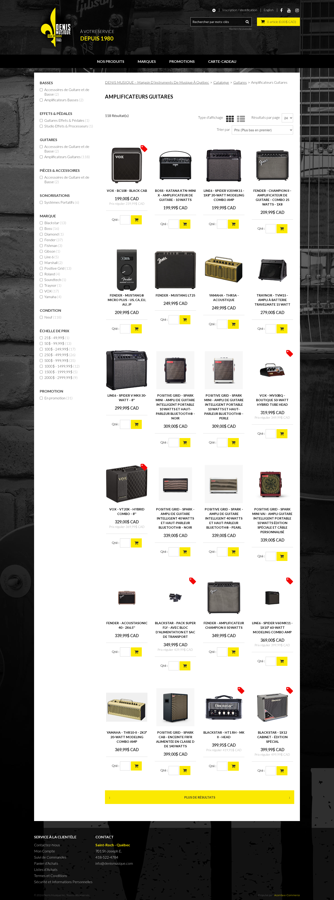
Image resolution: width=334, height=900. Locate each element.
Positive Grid (57, 268)
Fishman (53, 245)
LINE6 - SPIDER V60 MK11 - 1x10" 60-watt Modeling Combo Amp (272, 627)
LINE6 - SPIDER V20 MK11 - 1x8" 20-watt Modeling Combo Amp (223, 195)
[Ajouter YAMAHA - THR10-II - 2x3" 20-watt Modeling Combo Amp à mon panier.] (136, 766)
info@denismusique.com (114, 863)
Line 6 (51, 257)
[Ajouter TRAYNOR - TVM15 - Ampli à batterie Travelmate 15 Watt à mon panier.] (282, 328)
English (269, 10)
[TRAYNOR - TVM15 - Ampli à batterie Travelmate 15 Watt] (272, 270)
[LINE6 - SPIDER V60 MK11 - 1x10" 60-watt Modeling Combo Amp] (272, 598)
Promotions (182, 61)
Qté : (115, 219)
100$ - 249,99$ (59, 349)
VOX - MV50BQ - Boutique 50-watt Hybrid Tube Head (272, 399)
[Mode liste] (240, 119)
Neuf (52, 317)
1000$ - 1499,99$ (62, 366)
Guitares (240, 82)
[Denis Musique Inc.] (55, 27)
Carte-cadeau (222, 61)
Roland (52, 274)
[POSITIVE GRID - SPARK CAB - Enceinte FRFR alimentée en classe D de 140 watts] (175, 707)
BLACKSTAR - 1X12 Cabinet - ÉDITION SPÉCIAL (272, 736)
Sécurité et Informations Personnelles (63, 882)
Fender (53, 240)
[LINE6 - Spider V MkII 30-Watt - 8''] (126, 370)
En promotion (58, 398)
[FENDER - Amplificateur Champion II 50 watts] (223, 598)
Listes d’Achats (45, 869)
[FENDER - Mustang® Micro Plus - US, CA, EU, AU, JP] (126, 270)
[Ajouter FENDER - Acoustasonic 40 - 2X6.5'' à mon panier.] (136, 652)
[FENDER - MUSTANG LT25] (175, 270)
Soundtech (55, 279)
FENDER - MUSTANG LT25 (175, 295)
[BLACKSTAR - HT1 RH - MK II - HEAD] (223, 707)
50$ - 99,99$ (57, 343)
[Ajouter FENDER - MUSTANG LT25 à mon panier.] (184, 319)
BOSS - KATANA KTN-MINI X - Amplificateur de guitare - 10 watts (175, 195)
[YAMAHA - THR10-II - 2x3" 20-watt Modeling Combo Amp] (126, 707)
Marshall (53, 262)
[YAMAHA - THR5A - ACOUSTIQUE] (223, 270)
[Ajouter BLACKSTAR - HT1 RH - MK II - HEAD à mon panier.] (233, 766)
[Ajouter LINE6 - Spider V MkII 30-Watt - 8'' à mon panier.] (136, 424)
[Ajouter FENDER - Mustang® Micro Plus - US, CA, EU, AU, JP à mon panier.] (136, 328)
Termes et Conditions (50, 875)
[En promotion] (144, 148)
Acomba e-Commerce (287, 895)
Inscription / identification (239, 10)
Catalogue (221, 82)
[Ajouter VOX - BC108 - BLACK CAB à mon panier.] (136, 219)
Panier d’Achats (46, 863)
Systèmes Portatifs (61, 202)
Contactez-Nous (47, 845)
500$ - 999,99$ (59, 360)
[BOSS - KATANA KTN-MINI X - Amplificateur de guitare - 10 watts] (175, 165)
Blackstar (55, 223)
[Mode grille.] (229, 119)
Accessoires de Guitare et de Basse (66, 91)
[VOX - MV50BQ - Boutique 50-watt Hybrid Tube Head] (272, 370)
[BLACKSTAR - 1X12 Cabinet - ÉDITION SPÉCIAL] (272, 707)
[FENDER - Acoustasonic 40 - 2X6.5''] (126, 598)
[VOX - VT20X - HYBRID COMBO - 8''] (126, 484)
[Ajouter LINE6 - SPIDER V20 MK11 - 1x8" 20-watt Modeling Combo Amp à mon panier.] (233, 224)
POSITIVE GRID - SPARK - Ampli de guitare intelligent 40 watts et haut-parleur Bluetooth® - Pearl (224, 518)
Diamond (54, 234)
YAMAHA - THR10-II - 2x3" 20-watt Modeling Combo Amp (127, 736)
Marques (147, 61)
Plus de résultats (199, 797)
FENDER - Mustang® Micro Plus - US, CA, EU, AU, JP (127, 299)
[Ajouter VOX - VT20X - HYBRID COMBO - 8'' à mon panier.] (136, 543)
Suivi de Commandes (50, 857)
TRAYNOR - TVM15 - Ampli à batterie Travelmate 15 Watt (272, 299)
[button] (278, 22)
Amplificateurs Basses (63, 100)
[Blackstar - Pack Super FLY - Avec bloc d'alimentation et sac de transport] (175, 598)
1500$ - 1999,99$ (60, 372)
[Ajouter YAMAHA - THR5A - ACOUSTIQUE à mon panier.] (233, 324)
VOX (51, 291)
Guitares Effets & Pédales (66, 120)
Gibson (52, 251)
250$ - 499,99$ (59, 354)
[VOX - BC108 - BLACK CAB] (126, 165)
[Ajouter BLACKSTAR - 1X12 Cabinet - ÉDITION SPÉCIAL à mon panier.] (282, 770)
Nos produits (110, 61)
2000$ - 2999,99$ (60, 377)
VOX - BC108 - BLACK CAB (127, 191)
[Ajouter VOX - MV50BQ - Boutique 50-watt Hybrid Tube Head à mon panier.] (282, 433)
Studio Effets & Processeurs (68, 126)
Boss (51, 228)
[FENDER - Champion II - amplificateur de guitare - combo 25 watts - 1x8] (272, 165)
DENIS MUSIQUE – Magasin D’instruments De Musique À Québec (157, 82)
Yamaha (52, 296)
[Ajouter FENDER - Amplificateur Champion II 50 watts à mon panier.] (233, 652)
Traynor (52, 285)
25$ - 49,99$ (56, 337)
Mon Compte (44, 851)
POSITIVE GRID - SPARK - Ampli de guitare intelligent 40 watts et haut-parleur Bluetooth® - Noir (175, 518)
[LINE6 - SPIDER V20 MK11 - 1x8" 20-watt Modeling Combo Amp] (223, 165)
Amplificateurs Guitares (67, 157)
